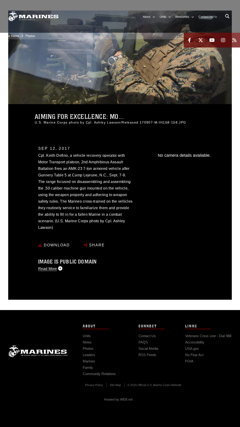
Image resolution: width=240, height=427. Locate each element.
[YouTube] (212, 40)
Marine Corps (38, 351)
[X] (200, 40)
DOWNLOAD (56, 245)
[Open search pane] (227, 16)
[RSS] (234, 40)
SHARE (96, 245)
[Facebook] (189, 40)
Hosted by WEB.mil (118, 399)
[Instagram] (223, 40)
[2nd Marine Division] (33, 16)
